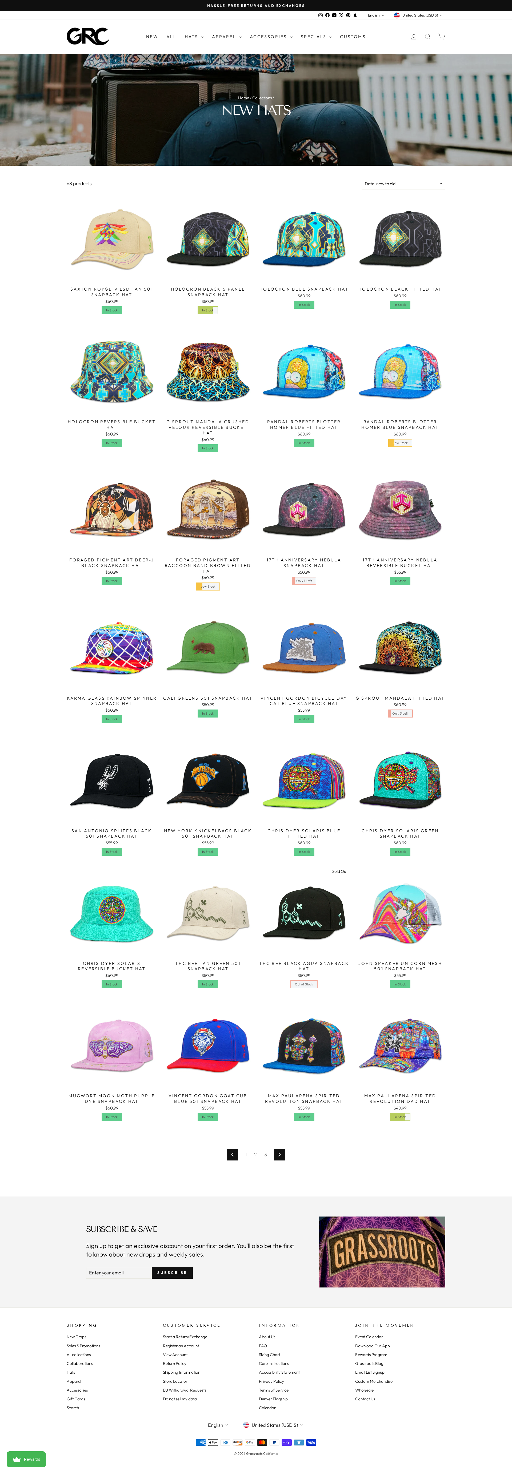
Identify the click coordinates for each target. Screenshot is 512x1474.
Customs (353, 36)
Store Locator (175, 1381)
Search (73, 1407)
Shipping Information (181, 1372)
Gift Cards (76, 1398)
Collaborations (80, 1363)
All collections (79, 1354)
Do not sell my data (180, 1398)
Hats (192, 36)
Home (243, 97)
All (171, 36)
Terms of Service (274, 1390)
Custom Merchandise (374, 1381)
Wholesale (364, 1390)
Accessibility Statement (279, 1372)
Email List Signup (370, 1372)
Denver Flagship (273, 1398)
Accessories (269, 36)
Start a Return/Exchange (185, 1336)
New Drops (76, 1336)
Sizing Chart (269, 1354)
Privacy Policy (271, 1381)
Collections (262, 97)
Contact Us (365, 1398)
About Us (267, 1336)
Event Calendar (369, 1336)
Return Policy (174, 1363)
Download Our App (372, 1345)
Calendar (267, 1407)
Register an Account (181, 1345)
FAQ (263, 1345)
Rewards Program (371, 1354)
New (152, 36)
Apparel (225, 36)
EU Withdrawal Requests (184, 1390)
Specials (314, 36)
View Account (175, 1354)
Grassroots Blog (369, 1363)
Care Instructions (274, 1363)
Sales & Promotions (83, 1345)
